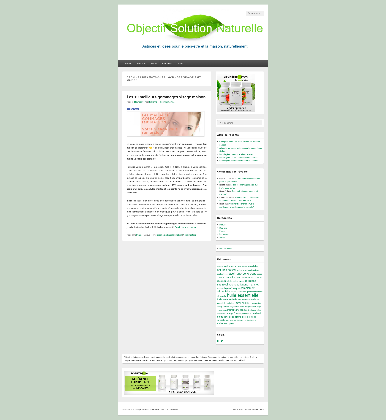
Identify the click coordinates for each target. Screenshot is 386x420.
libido (249, 303)
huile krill (250, 299)
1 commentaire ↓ (167, 101)
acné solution (242, 266)
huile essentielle (242, 295)
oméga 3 (230, 313)
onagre (238, 313)
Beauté (128, 63)
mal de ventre (239, 306)
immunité (240, 303)
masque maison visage (253, 306)
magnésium (256, 303)
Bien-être (141, 63)
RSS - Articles (225, 248)
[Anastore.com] (236, 110)
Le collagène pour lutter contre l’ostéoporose (238, 157)
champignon (223, 280)
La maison (167, 63)
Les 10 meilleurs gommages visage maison (166, 97)
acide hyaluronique (227, 266)
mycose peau (222, 310)
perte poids (229, 316)
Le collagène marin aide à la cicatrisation (237, 154)
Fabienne (153, 101)
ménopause (242, 309)
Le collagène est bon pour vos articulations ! (238, 160)
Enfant (154, 63)
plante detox (241, 316)
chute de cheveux (236, 281)
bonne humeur (232, 277)
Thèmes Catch (257, 409)
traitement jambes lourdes (246, 320)
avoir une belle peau (242, 273)
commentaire (189, 234)
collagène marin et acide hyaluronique (238, 286)
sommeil (233, 320)
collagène (230, 284)
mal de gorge (229, 306)
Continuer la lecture (185, 227)
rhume (226, 320)
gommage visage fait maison (169, 234)
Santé (180, 63)
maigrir (220, 306)
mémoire (231, 309)
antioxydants (243, 269)
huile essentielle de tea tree (231, 299)
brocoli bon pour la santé (251, 277)
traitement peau (225, 323)
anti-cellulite (253, 266)
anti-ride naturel (226, 270)
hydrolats (230, 303)
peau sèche (246, 313)
